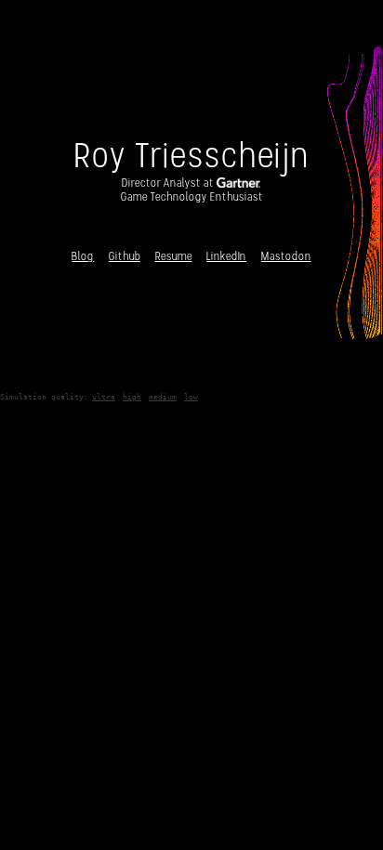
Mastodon (286, 256)
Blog (83, 256)
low (191, 396)
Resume (173, 256)
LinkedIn (226, 256)
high (132, 396)
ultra (103, 396)
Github (124, 256)
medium (163, 396)
